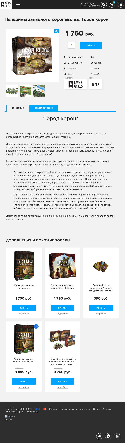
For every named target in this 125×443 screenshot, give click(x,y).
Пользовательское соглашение (74, 409)
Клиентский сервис (14, 411)
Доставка (107, 409)
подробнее (23, 313)
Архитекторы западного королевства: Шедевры (62, 286)
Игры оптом (32, 411)
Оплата (96, 409)
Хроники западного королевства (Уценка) (23, 360)
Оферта (53, 409)
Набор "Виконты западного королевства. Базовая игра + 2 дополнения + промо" (62, 362)
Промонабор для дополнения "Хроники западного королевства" (101, 288)
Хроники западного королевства (24, 286)
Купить (90, 45)
